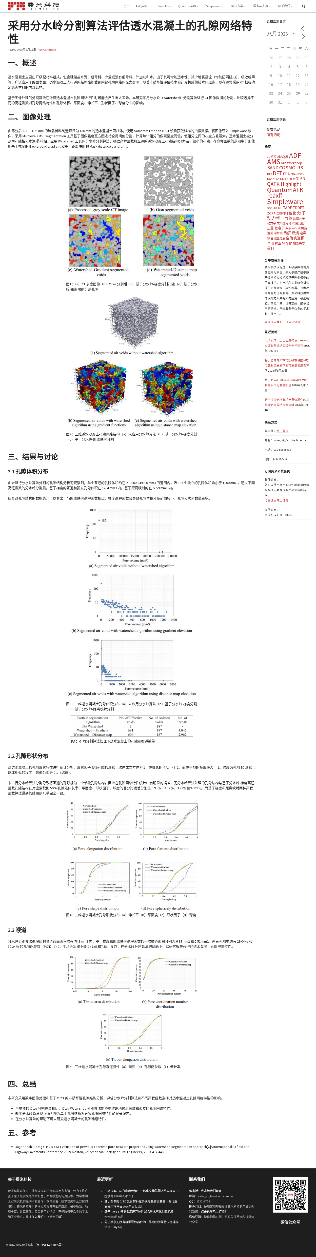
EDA (286, 174)
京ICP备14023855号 (49, 1245)
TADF (287, 207)
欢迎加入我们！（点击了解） (45, 1217)
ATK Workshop (291, 163)
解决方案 (237, 6)
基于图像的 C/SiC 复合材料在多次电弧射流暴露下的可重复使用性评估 (287, 365)
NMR (283, 179)
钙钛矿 (287, 243)
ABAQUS (282, 157)
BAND (272, 168)
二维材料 (282, 213)
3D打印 (271, 156)
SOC (269, 208)
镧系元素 (299, 244)
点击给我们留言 (211, 1191)
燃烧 (295, 233)
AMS (273, 161)
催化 (292, 213)
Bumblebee (165, 6)
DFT (277, 173)
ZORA (271, 213)
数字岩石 (291, 228)
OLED (300, 178)
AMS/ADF (141, 6)
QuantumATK (187, 6)
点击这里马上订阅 (276, 500)
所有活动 (273, 135)
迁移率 (276, 244)
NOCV (291, 179)
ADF (295, 155)
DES (269, 174)
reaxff (274, 195)
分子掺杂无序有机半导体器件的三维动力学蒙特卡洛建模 (141, 1222)
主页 (126, 6)
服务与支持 (260, 6)
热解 (287, 233)
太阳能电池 (284, 223)
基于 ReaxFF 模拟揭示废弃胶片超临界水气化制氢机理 (139, 1212)
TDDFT (298, 207)
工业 (270, 228)
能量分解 (279, 238)
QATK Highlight (284, 183)
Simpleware (213, 6)
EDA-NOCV (297, 174)
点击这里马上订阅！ (214, 1212)
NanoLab (273, 179)
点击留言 (282, 431)
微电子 (279, 228)
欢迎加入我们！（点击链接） (284, 322)
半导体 (286, 218)
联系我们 (284, 6)
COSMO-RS (291, 167)
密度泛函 (298, 223)
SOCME (277, 208)
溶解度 (278, 233)
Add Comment (47, 49)
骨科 (270, 248)
